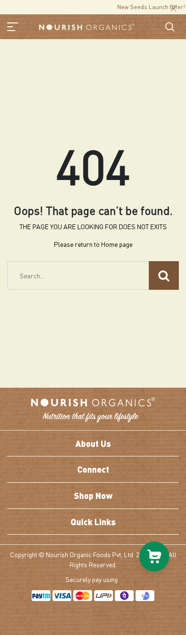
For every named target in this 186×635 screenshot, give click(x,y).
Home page (117, 244)
